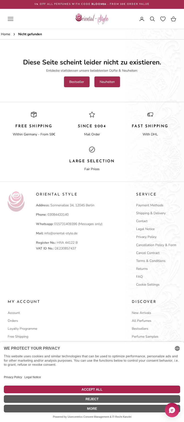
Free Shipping (18, 336)
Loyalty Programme (22, 328)
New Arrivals (141, 313)
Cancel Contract (148, 253)
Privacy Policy (146, 237)
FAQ (139, 276)
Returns (142, 268)
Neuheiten (107, 82)
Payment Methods (149, 205)
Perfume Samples (145, 336)
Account (14, 313)
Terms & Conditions (151, 261)
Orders (13, 320)
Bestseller (76, 82)
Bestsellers (140, 328)
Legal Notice (145, 229)
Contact (142, 221)
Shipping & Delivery (151, 213)
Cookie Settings (148, 284)
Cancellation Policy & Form (156, 245)
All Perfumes (141, 320)
